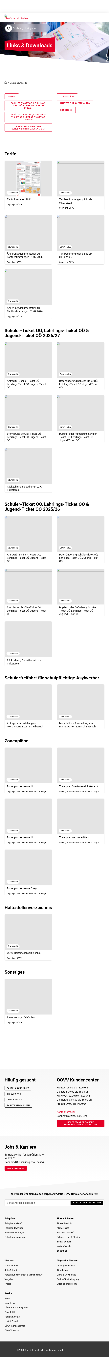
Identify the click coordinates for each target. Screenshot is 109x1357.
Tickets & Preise (65, 1218)
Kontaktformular (66, 1111)
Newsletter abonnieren (87, 1203)
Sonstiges (66, 110)
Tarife (11, 96)
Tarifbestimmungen (18, 1105)
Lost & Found (14, 1099)
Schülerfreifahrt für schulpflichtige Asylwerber (28, 127)
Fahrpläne (10, 1218)
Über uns (9, 1260)
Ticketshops (14, 1094)
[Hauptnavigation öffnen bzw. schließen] (101, 17)
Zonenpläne (67, 96)
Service (8, 1293)
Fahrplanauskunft (18, 1088)
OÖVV (6, 82)
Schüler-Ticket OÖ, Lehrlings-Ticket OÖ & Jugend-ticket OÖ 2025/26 (28, 117)
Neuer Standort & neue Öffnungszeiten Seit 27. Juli (80, 1123)
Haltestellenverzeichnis (75, 103)
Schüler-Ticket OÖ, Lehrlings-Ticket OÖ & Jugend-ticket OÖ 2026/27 (28, 105)
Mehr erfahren (15, 1168)
